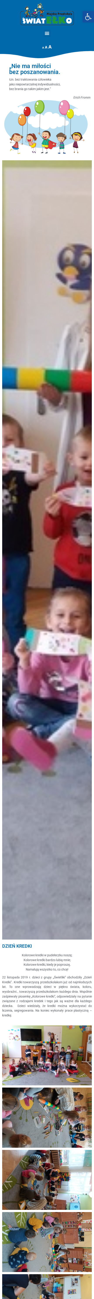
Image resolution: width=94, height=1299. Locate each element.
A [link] (43, 47)
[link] (88, 16)
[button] (47, 33)
